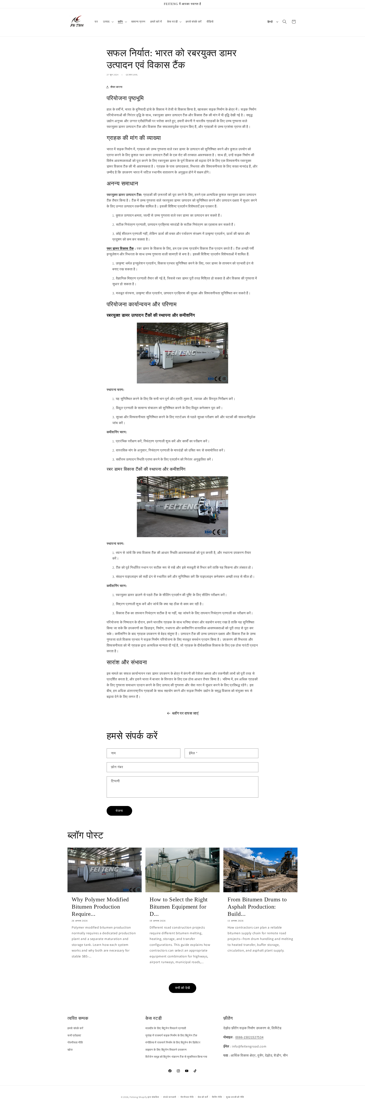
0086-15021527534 (249, 1037)
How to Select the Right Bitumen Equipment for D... (179, 906)
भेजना (119, 811)
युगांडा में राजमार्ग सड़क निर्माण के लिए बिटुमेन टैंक (171, 1035)
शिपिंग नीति (217, 1097)
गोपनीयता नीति (75, 1042)
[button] (108, 21)
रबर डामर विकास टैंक (120, 248)
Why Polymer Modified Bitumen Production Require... (100, 906)
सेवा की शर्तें (203, 1097)
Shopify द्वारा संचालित (149, 1097)
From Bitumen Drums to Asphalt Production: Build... (257, 906)
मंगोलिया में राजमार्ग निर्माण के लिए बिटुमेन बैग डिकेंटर (173, 1042)
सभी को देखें (182, 988)
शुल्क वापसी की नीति (235, 1097)
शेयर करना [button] (116, 87)
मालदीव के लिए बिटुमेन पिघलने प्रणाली (165, 1028)
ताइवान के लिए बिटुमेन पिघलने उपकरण (166, 1049)
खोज (70, 1049)
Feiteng (134, 1097)
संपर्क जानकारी (169, 1097)
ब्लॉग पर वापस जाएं (185, 713)
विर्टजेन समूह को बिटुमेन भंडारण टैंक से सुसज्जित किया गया (176, 1057)
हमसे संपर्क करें (75, 1028)
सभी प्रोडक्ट (74, 1035)
